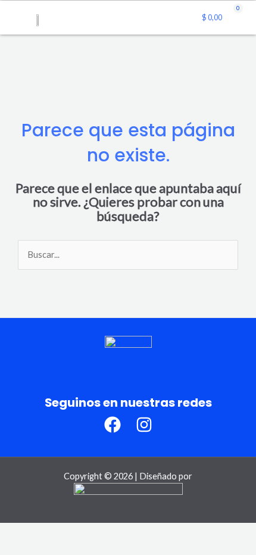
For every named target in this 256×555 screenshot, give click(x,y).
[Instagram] (144, 424)
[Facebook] (112, 424)
